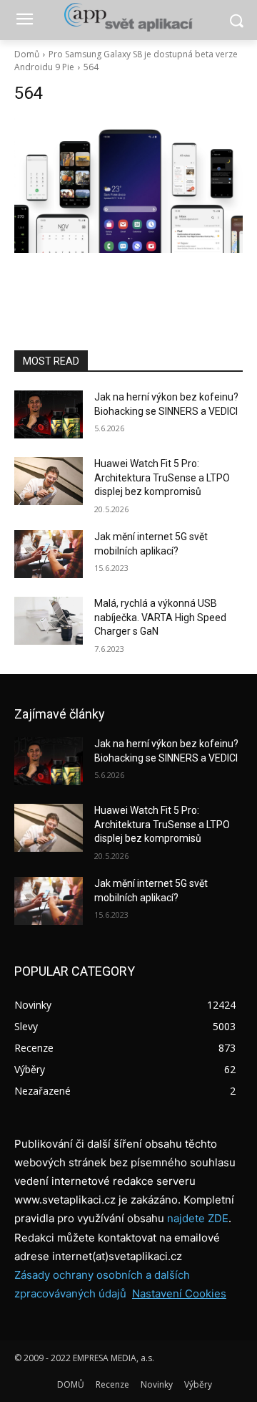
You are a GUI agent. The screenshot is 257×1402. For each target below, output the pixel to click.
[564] (128, 185)
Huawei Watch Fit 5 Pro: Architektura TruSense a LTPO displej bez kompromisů (162, 477)
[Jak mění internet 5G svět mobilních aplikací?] (48, 554)
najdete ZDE (197, 1218)
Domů (26, 54)
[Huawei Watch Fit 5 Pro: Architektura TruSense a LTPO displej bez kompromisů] (48, 481)
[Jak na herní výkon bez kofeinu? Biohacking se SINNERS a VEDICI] (48, 414)
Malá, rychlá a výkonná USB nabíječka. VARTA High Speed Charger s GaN (160, 617)
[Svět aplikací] (128, 17)
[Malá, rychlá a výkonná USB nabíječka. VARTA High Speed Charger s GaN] (48, 621)
